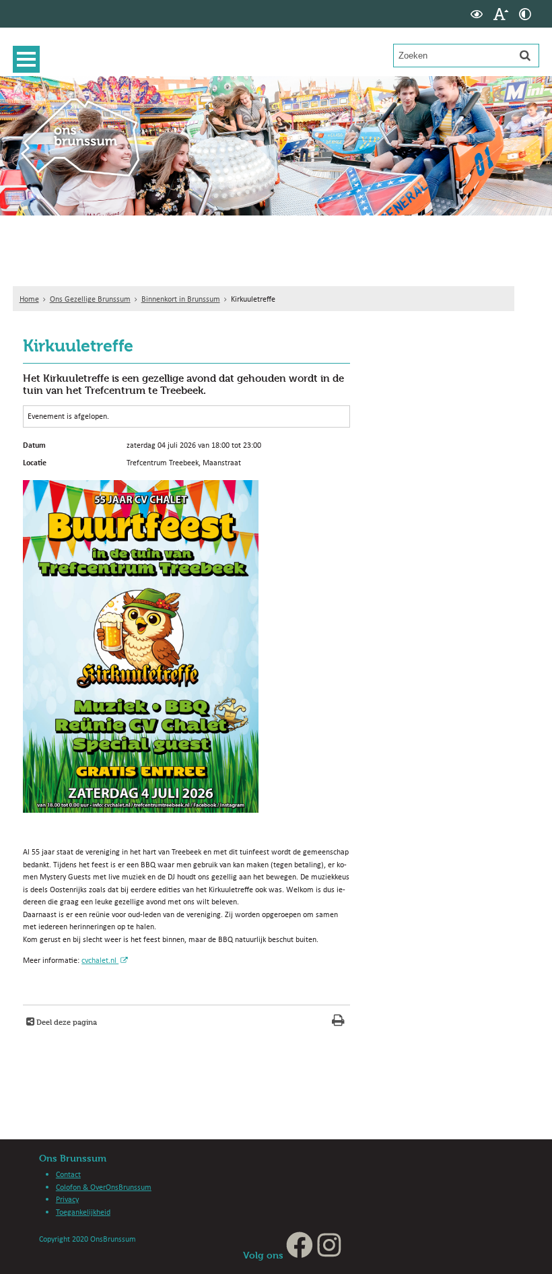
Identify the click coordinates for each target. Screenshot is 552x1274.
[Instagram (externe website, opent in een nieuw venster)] (329, 1255)
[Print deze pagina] (338, 1021)
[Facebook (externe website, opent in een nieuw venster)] (299, 1255)
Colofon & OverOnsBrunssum (103, 1187)
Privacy (67, 1199)
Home (29, 298)
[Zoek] (525, 55)
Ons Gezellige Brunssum (90, 298)
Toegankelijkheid (83, 1211)
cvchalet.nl (99, 960)
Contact (68, 1174)
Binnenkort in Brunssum (180, 298)
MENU (29, 59)
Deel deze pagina (65, 1022)
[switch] (477, 14)
